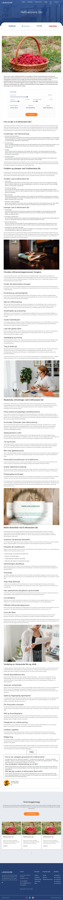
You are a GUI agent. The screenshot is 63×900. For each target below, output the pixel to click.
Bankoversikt (38, 2)
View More (31, 114)
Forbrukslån (37, 877)
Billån (36, 883)
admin (17, 781)
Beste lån (45, 877)
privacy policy (58, 897)
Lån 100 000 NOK (57, 883)
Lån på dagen (37, 881)
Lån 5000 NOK (57, 875)
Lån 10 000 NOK (57, 877)
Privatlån (36, 875)
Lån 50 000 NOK (57, 881)
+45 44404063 (24, 881)
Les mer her (5, 845)
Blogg (45, 2)
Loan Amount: (31, 95)
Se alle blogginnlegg (31, 813)
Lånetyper (29, 2)
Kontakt (56, 2)
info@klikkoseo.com (27, 883)
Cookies (52, 897)
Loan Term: (20, 99)
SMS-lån (44, 875)
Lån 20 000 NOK (57, 879)
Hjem (23, 2)
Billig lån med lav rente (47, 879)
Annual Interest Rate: (42, 99)
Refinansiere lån (38, 879)
